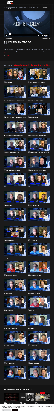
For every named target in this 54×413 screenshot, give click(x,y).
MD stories (9, 55)
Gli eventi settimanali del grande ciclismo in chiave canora (28, 7)
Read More (6, 52)
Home (5, 7)
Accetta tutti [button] (14, 410)
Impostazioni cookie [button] (6, 410)
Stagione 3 (8, 65)
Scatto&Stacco (11, 7)
